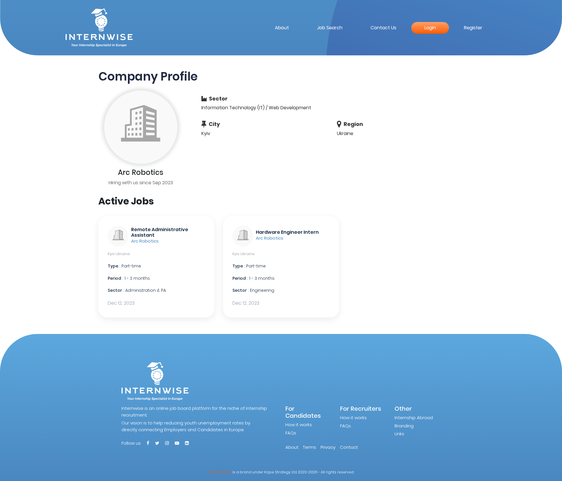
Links (399, 434)
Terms (309, 447)
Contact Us (383, 27)
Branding (404, 426)
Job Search (329, 27)
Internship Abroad (414, 418)
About (282, 27)
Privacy (328, 447)
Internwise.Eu (220, 472)
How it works (298, 425)
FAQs (290, 433)
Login (430, 27)
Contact (349, 447)
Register (473, 27)
